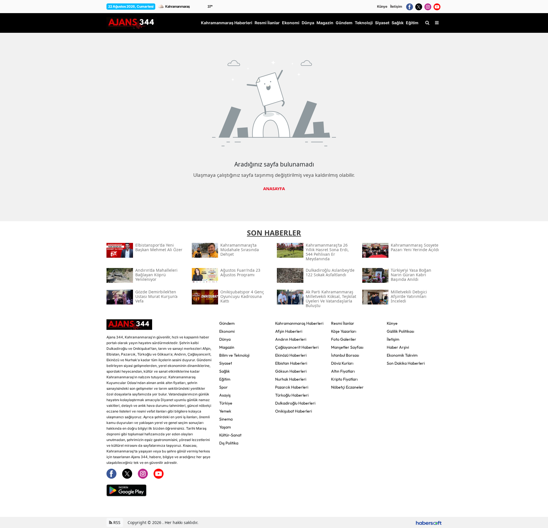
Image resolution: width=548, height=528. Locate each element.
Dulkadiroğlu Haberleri (295, 403)
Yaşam (225, 427)
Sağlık (224, 371)
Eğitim (224, 379)
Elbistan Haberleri (291, 363)
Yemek (225, 411)
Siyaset (225, 363)
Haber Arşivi (398, 347)
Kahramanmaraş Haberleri (299, 323)
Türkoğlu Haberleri (292, 395)
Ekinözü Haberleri (291, 355)
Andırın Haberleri (290, 339)
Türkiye (225, 403)
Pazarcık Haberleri (291, 387)
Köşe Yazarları (343, 331)
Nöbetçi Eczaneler (347, 387)
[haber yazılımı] (429, 522)
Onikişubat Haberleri (293, 411)
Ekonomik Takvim (402, 355)
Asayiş (225, 395)
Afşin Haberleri (288, 331)
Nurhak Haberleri (290, 379)
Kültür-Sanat (230, 435)
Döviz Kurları (342, 363)
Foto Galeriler (343, 339)
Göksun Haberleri (291, 371)
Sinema (226, 419)
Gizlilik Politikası (400, 331)
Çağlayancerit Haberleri (297, 347)
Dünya (225, 339)
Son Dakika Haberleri (406, 363)
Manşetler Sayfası (347, 347)
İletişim (396, 6)
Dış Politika (228, 443)
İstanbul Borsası (345, 355)
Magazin (226, 347)
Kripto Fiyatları (344, 379)
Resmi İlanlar (342, 323)
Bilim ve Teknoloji (234, 355)
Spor (223, 387)
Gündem (227, 323)
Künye (382, 6)
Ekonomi (227, 331)
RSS (116, 522)
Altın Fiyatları (343, 371)
